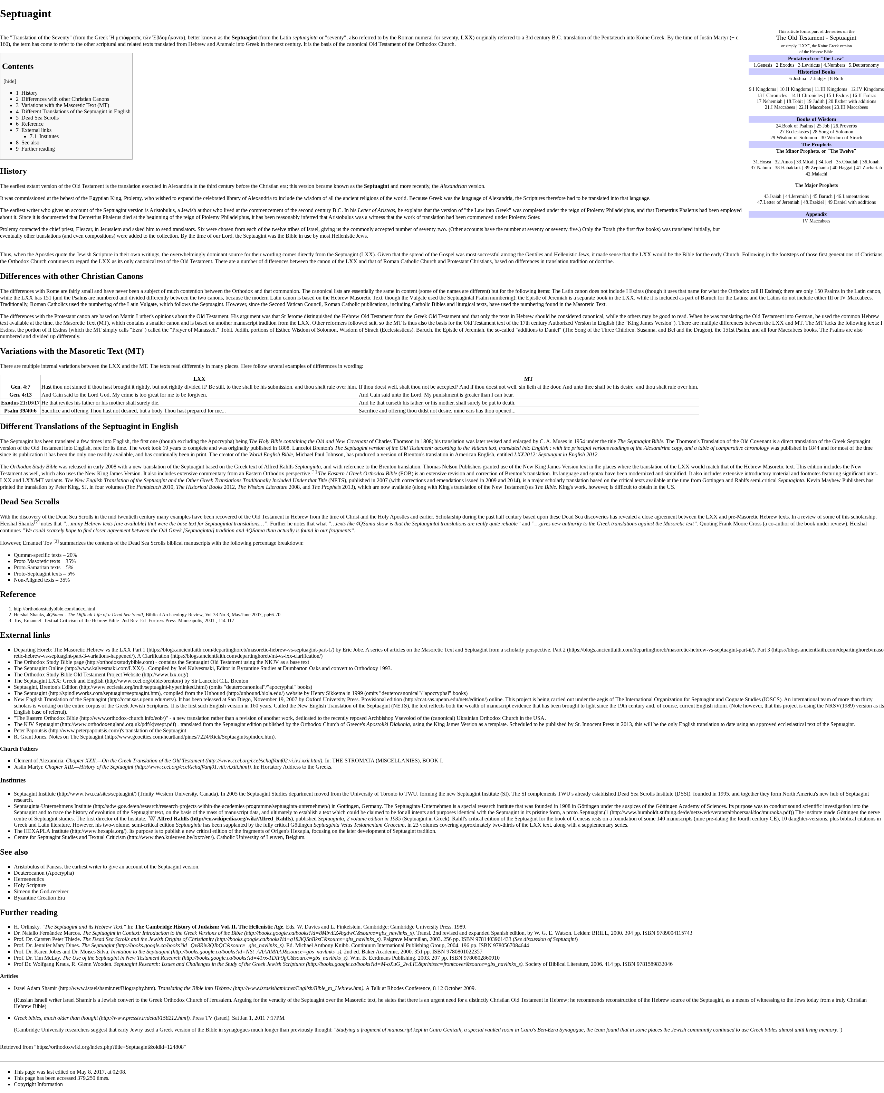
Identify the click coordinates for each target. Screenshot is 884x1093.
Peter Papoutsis (30, 730)
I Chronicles (775, 95)
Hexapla (300, 831)
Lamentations (856, 196)
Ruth (838, 78)
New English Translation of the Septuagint (60, 699)
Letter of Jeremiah (781, 202)
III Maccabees (854, 107)
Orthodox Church (435, 44)
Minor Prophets (802, 151)
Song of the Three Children (604, 330)
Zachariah (872, 167)
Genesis (764, 65)
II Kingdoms (798, 89)
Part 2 (559, 650)
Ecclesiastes (797, 131)
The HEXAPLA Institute (41, 831)
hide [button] (10, 81)
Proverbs (848, 126)
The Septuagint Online (38, 668)
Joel (828, 161)
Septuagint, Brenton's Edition (46, 687)
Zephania (820, 167)
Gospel (446, 254)
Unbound (214, 693)
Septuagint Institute (35, 794)
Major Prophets (821, 185)
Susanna (646, 330)
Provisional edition (381, 699)
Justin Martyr (714, 37)
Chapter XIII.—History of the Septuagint (89, 767)
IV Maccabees (816, 221)
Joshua (799, 78)
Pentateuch (800, 58)
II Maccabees (817, 107)
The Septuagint (30, 693)
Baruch (826, 196)
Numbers (836, 65)
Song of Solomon (836, 131)
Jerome (294, 316)
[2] (36, 522)
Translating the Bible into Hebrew (195, 988)
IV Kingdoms (870, 89)
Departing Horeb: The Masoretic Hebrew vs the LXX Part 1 (79, 650)
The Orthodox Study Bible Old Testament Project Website (77, 674)
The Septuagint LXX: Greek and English (59, 681)
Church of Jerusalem (208, 1000)
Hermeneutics (29, 879)
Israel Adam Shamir (35, 988)
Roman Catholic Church (409, 261)
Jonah (874, 161)
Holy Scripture (30, 885)
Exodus (787, 65)
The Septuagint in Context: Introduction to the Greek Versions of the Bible (163, 933)
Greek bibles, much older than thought (56, 1018)
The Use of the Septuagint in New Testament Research (122, 958)
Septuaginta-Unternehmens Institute (53, 806)
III (830, 298)
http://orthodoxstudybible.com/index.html (54, 608)
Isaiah (775, 196)
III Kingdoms (833, 89)
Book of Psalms (797, 126)
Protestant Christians (469, 261)
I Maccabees (783, 107)
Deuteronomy (866, 65)
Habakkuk (791, 167)
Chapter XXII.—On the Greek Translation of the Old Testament (135, 760)
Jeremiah (800, 196)
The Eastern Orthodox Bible (47, 718)
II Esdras (867, 95)
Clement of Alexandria (38, 760)
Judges (820, 78)
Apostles (44, 254)
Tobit (797, 101)
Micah (809, 161)
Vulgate (418, 298)
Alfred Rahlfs (173, 818)
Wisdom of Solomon (797, 137)
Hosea (765, 161)
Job (826, 126)
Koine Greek (650, 37)
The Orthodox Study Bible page (49, 662)
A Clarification (153, 656)
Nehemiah (772, 101)
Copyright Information (38, 1084)
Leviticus (811, 65)
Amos (786, 161)
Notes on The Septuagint (76, 737)
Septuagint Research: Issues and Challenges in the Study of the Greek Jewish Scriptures (209, 964)
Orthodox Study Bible (33, 466)
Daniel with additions (855, 202)
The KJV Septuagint (36, 724)
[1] (314, 471)
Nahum (764, 167)
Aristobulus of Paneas (37, 866)
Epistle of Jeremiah (546, 298)
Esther (282, 330)
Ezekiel (816, 202)
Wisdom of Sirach (844, 137)
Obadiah (850, 161)
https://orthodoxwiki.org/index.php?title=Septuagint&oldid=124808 (110, 1047)
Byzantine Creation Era (39, 898)
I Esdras (840, 95)
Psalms (831, 291)
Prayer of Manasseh (193, 330)
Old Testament (806, 37)
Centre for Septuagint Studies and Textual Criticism (70, 837)
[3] (56, 541)
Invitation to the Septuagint (140, 951)
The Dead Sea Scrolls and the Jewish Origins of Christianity (148, 939)
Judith (819, 101)
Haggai (846, 167)
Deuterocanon (29, 873)
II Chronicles (810, 95)
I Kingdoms (764, 89)
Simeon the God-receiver (41, 891)
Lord (227, 236)
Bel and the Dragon (688, 330)
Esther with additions (855, 101)
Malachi (819, 174)
